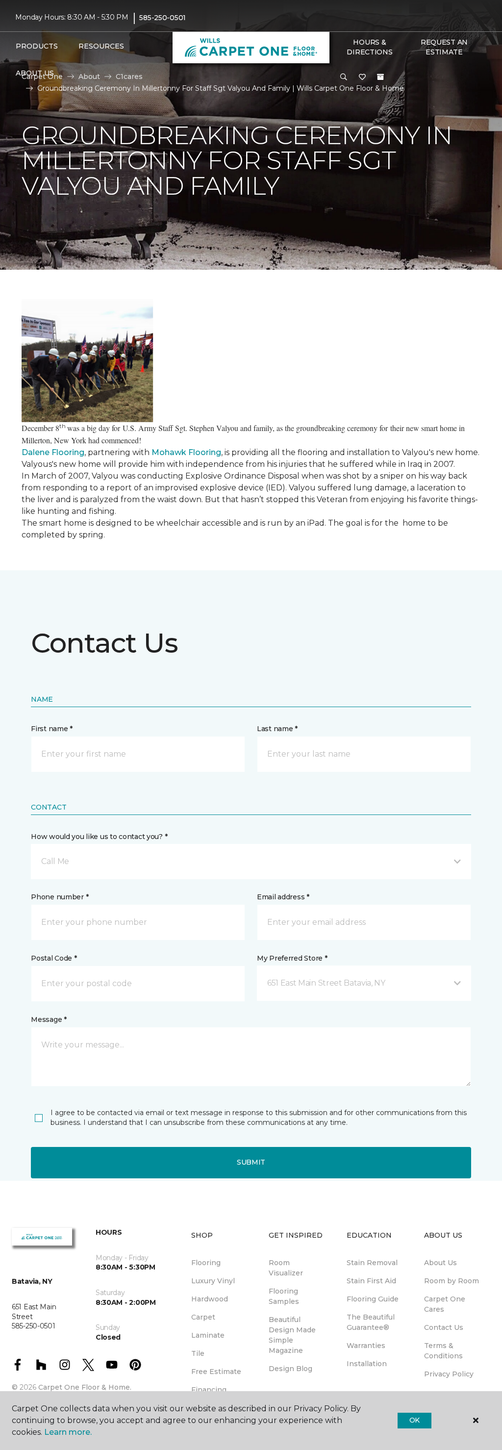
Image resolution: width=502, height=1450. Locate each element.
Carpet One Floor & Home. (84, 1387)
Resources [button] (101, 46)
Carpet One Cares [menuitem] (444, 1304)
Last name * (277, 728)
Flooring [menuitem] (206, 1262)
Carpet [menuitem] (203, 1317)
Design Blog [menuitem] (290, 1368)
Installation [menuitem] (367, 1363)
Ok (414, 1420)
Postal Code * (53, 958)
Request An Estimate (444, 47)
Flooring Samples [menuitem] (284, 1296)
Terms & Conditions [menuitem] (443, 1350)
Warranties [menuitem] (366, 1345)
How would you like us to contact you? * (99, 836)
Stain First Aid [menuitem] (371, 1280)
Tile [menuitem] (197, 1353)
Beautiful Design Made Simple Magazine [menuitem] (292, 1335)
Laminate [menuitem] (208, 1335)
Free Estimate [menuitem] (216, 1371)
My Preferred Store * (292, 958)
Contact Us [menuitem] (443, 1327)
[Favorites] (362, 77)
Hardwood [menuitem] (209, 1299)
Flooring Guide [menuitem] (373, 1299)
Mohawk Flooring (186, 452)
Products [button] (37, 46)
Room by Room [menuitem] (451, 1280)
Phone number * (59, 896)
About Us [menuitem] (440, 1262)
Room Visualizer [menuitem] (286, 1267)
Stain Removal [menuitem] (372, 1262)
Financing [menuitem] (208, 1389)
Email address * (283, 896)
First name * (52, 728)
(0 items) (380, 77)
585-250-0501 (162, 17)
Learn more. (68, 1432)
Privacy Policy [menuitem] (449, 1374)
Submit (251, 1162)
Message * (48, 1019)
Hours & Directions (369, 47)
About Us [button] (35, 73)
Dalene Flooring (53, 452)
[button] (343, 77)
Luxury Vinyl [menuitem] (213, 1280)
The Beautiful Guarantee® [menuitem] (371, 1322)
